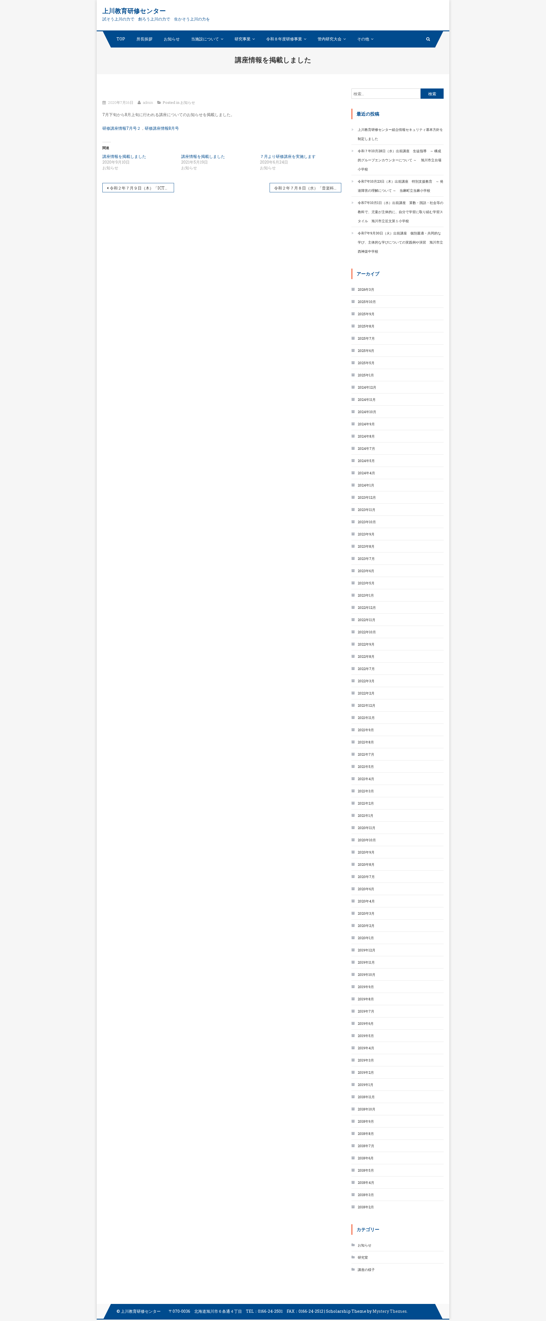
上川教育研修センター (134, 11)
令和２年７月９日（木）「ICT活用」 (142, 188)
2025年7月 (366, 338)
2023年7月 (366, 558)
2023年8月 (366, 546)
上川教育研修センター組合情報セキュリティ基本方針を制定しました (400, 134)
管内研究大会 (330, 39)
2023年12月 (367, 497)
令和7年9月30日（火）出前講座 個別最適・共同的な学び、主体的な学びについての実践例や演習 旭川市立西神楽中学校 (400, 242)
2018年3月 (366, 1194)
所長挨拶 (144, 39)
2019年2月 (366, 1072)
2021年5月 (366, 766)
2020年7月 (366, 876)
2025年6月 (366, 350)
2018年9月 (366, 1121)
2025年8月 (366, 326)
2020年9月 (366, 852)
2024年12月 (367, 387)
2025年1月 (366, 375)
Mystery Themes (390, 1311)
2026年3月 (366, 289)
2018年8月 (366, 1133)
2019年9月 (366, 986)
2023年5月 (366, 583)
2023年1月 (366, 595)
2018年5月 (366, 1170)
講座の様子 (366, 1269)
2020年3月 (366, 913)
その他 (363, 39)
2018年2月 (366, 1207)
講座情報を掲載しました (124, 156)
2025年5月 (366, 362)
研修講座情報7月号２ (121, 128)
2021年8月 (366, 742)
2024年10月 (367, 411)
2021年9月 (366, 730)
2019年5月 (366, 1035)
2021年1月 (365, 815)
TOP (121, 39)
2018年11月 (366, 1097)
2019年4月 (366, 1048)
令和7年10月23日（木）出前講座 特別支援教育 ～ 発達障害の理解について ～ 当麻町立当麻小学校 (400, 186)
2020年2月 (366, 925)
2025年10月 (367, 301)
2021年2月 (366, 803)
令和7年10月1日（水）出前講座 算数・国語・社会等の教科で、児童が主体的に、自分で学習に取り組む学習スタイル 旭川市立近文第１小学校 (400, 211)
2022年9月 (366, 644)
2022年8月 (366, 656)
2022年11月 (366, 619)
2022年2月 (366, 693)
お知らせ (172, 39)
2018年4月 (366, 1182)
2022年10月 (367, 632)
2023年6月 (366, 570)
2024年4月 (366, 473)
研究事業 (243, 39)
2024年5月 (366, 460)
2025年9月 (366, 314)
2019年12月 (366, 950)
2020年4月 (366, 901)
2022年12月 (367, 607)
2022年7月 (366, 668)
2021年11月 (366, 717)
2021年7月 (366, 754)
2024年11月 (367, 399)
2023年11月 (366, 509)
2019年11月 (366, 962)
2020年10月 (367, 840)
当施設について (205, 39)
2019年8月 (366, 999)
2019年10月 (366, 974)
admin (148, 102)
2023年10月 (367, 522)
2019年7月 (366, 1011)
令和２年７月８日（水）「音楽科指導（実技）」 (307, 188)
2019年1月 (365, 1084)
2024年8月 (366, 436)
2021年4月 (366, 778)
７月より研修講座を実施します (288, 156)
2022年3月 (366, 681)
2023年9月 (366, 534)
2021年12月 (366, 705)
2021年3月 (366, 791)
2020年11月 (366, 827)
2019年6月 (366, 1023)
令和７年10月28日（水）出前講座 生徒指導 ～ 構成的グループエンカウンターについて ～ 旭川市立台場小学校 (399, 160)
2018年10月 (366, 1109)
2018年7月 (366, 1145)
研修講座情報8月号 (162, 128)
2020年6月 (366, 889)
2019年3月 (366, 1060)
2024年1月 (366, 485)
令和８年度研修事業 (284, 39)
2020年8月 (366, 864)
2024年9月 (366, 424)
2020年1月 (366, 937)
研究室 (363, 1257)
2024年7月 (366, 448)
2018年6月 (366, 1158)
